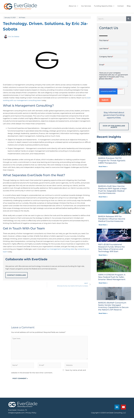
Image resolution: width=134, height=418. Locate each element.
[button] (77, 6)
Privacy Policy (31, 413)
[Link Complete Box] (114, 156)
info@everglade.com (16, 413)
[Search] (128, 18)
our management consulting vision (61, 249)
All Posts (22, 17)
